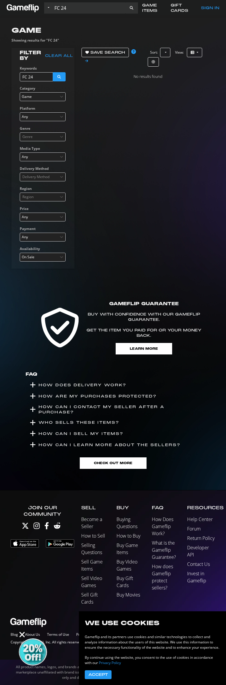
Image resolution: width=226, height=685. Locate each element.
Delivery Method (34, 168)
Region (26, 188)
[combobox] (43, 96)
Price (24, 208)
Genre (25, 128)
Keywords (28, 68)
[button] (131, 8)
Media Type (30, 148)
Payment (28, 228)
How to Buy (128, 536)
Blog (14, 634)
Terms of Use (58, 634)
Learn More (144, 349)
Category (27, 88)
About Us (32, 634)
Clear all (59, 55)
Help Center (200, 519)
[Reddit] (57, 527)
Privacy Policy (110, 662)
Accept (98, 674)
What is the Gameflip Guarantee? (164, 550)
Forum (194, 528)
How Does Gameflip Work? (162, 526)
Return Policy (201, 538)
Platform (27, 108)
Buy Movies (128, 595)
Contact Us (198, 564)
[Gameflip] (22, 7)
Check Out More (113, 463)
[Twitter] (25, 527)
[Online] (153, 62)
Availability (30, 248)
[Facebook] (46, 527)
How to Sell (93, 536)
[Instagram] (37, 527)
